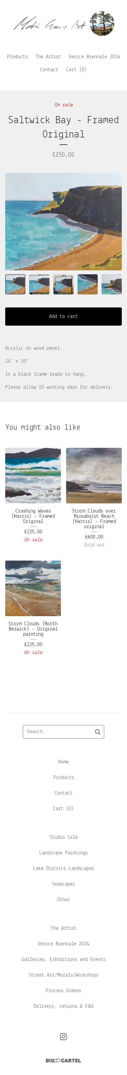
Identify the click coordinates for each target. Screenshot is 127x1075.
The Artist (48, 56)
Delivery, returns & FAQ (63, 1006)
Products (17, 56)
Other (63, 899)
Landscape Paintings (63, 853)
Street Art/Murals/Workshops (63, 975)
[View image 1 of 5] (15, 284)
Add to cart (63, 316)
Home (63, 762)
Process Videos (63, 990)
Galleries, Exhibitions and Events (63, 959)
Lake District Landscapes (63, 868)
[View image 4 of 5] (88, 284)
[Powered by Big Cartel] (63, 1060)
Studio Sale (63, 837)
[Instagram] (63, 1036)
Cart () (76, 69)
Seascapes (63, 884)
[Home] (63, 23)
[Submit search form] (98, 732)
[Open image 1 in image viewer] (63, 221)
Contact (49, 69)
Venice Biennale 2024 (94, 56)
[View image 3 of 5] (63, 284)
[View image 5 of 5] (112, 284)
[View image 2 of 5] (39, 284)
